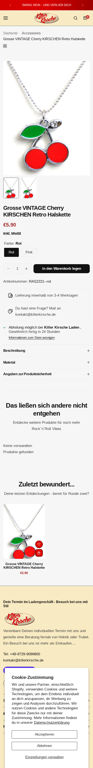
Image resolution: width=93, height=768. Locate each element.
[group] (46, 118)
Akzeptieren (44, 734)
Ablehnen (44, 746)
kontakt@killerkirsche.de (23, 660)
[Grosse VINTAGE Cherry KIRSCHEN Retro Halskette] (24, 531)
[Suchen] (75, 18)
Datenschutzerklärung (51, 723)
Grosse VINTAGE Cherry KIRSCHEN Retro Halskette (24, 565)
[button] (10, 5)
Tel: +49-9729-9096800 (21, 654)
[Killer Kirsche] (46, 18)
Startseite (10, 33)
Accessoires (31, 33)
